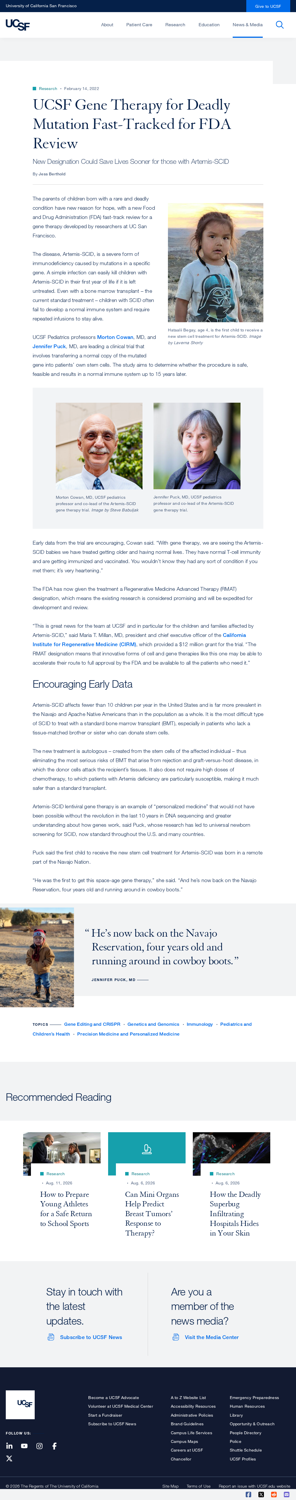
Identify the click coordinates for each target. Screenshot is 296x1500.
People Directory (245, 1432)
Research (175, 24)
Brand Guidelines (187, 1423)
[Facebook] (58, 1446)
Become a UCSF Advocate (113, 1397)
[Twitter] (13, 1459)
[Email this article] (287, 1494)
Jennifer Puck (49, 346)
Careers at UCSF (187, 1449)
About (107, 24)
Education (209, 24)
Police (235, 1441)
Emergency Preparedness (254, 1397)
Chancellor (181, 1458)
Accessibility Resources (193, 1406)
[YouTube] (28, 1446)
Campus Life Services (191, 1432)
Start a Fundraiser (105, 1415)
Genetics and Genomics (153, 1024)
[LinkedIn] (13, 1446)
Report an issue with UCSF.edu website (254, 1486)
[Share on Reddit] (274, 1494)
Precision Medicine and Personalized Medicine (128, 1034)
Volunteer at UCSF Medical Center (120, 1406)
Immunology (200, 1024)
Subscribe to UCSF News (91, 1337)
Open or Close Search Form (280, 25)
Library (236, 1415)
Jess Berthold (52, 173)
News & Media (248, 24)
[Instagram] (43, 1446)
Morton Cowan (115, 337)
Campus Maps (184, 1441)
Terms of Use (198, 1486)
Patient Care (139, 24)
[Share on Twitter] (261, 1494)
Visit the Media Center (211, 1337)
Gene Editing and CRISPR (92, 1024)
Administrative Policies (192, 1415)
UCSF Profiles (243, 1458)
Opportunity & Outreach (252, 1423)
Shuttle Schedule (246, 1449)
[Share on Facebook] (249, 1494)
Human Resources (247, 1406)
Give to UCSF (268, 6)
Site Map (170, 1486)
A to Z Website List (188, 1397)
